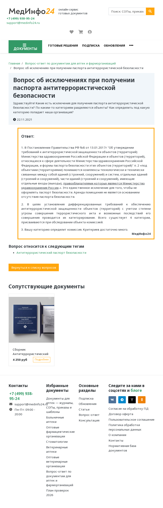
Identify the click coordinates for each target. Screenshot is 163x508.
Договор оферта (121, 414)
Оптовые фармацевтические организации (60, 431)
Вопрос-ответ (89, 415)
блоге (136, 390)
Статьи (84, 409)
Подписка (91, 45)
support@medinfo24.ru (23, 23)
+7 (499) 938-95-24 (20, 18)
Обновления (114, 45)
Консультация (89, 420)
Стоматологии (57, 442)
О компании (117, 435)
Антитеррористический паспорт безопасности (51, 252)
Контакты (116, 440)
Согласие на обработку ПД (128, 408)
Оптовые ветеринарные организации (57, 461)
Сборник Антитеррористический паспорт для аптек (30, 352)
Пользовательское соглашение (131, 419)
